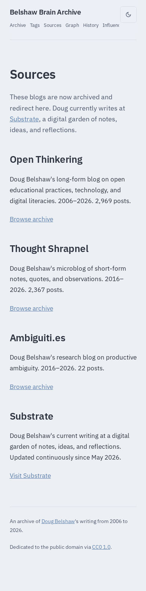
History (90, 25)
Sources (52, 25)
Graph (72, 25)
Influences (114, 25)
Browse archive (31, 219)
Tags (35, 25)
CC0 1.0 (101, 546)
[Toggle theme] (128, 14)
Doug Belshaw (58, 521)
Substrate (24, 119)
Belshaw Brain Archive (45, 11)
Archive (18, 25)
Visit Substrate (30, 476)
